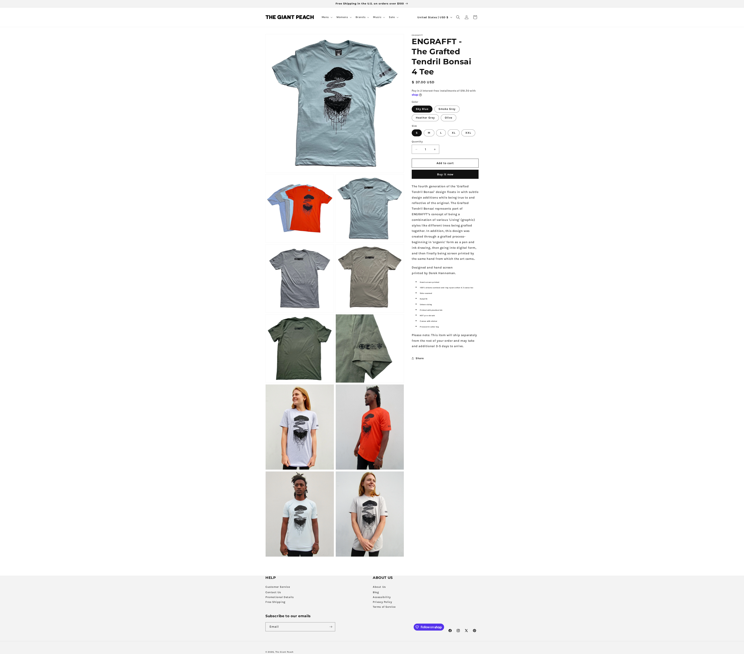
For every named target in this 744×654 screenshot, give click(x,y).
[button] (326, 17)
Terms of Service (384, 606)
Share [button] (420, 358)
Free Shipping (275, 601)
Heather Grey (425, 117)
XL (454, 133)
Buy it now (445, 174)
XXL (468, 133)
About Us (379, 586)
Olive (448, 117)
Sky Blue (422, 109)
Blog (376, 592)
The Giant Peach (284, 652)
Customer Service (277, 586)
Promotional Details (279, 597)
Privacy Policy (382, 601)
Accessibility (382, 597)
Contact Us (273, 592)
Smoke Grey (447, 109)
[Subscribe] (330, 626)
